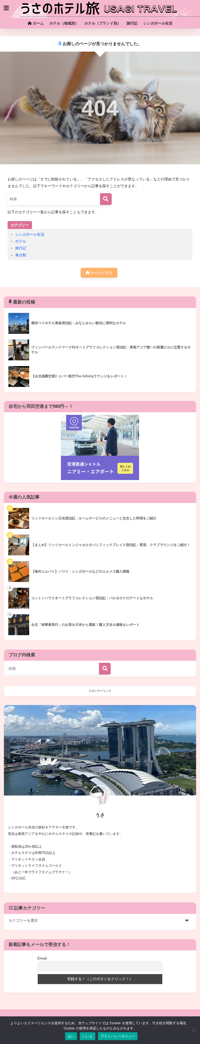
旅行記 (132, 23)
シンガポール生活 (157, 23)
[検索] (106, 199)
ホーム (38, 23)
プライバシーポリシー (118, 1036)
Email (42, 958)
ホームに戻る (101, 273)
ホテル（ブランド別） (102, 23)
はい (71, 1036)
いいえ (87, 1036)
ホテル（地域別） (64, 23)
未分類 (20, 255)
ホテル (20, 241)
